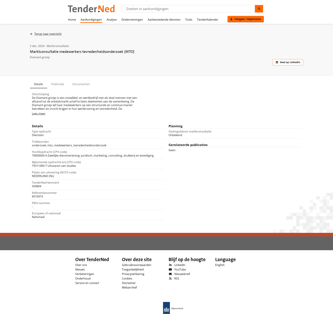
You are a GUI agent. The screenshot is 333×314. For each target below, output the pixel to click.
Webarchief (129, 287)
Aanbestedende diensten (164, 19)
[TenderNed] (91, 12)
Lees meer (38, 113)
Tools (188, 19)
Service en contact (87, 283)
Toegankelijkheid (133, 269)
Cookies (127, 278)
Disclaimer (129, 283)
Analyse (112, 19)
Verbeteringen (84, 274)
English (220, 265)
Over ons (81, 265)
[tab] (38, 84)
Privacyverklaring (133, 274)
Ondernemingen (132, 19)
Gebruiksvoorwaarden (136, 265)
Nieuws (80, 269)
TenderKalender (207, 19)
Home (72, 19)
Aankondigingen (91, 19)
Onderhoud (83, 278)
